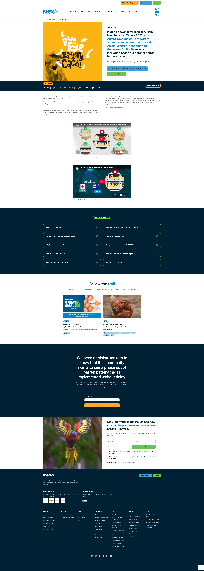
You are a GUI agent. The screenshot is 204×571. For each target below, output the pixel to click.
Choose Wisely (116, 543)
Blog (79, 515)
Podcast (80, 520)
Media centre (82, 517)
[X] (92, 556)
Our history (132, 534)
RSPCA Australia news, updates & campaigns (119, 452)
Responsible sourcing (118, 546)
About (131, 511)
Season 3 (66, 333)
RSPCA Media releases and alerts (144, 457)
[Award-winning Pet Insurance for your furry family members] (85, 500)
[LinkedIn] (96, 556)
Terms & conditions (155, 556)
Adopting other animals (153, 522)
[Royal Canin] (45, 500)
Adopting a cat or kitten (153, 519)
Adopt (148, 511)
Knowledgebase (116, 515)
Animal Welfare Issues (67, 517)
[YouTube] (103, 556)
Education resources (118, 535)
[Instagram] (107, 556)
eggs (133, 332)
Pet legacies (98, 532)
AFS (112, 335)
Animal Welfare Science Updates (144, 451)
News (79, 511)
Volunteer (98, 523)
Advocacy (46, 526)
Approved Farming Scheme (111, 332)
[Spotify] (111, 556)
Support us (98, 511)
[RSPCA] (50, 11)
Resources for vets (117, 538)
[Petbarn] (51, 500)
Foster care (98, 529)
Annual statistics (134, 522)
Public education (48, 523)
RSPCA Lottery (99, 538)
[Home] (44, 20)
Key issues (52, 19)
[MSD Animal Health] (57, 500)
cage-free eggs (125, 332)
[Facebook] (100, 556)
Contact (131, 537)
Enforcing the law (48, 529)
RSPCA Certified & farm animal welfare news (118, 457)
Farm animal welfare (49, 520)
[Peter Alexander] (63, 500)
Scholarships (133, 528)
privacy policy (131, 462)
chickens (106, 335)
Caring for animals (48, 517)
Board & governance (135, 525)
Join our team (133, 531)
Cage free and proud (118, 540)
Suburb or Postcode (90, 397)
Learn (113, 511)
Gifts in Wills (98, 526)
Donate (97, 515)
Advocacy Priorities (66, 515)
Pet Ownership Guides (118, 522)
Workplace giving (100, 520)
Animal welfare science (50, 515)
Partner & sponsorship (101, 517)
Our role (46, 511)
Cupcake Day (99, 535)
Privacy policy (143, 556)
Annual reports (133, 519)
